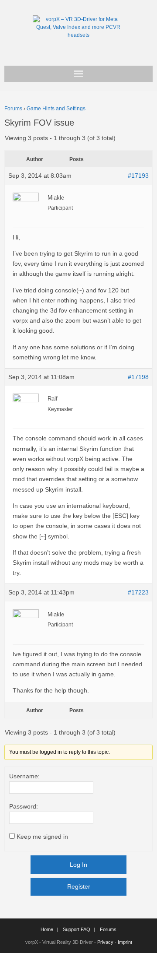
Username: (24, 776)
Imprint (125, 942)
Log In (78, 864)
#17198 (138, 376)
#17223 (138, 592)
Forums (13, 108)
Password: (23, 806)
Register (78, 886)
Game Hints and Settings (56, 108)
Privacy (105, 942)
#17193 (138, 175)
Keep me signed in (42, 836)
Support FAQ (76, 929)
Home (47, 929)
